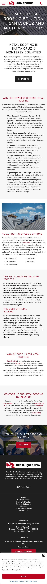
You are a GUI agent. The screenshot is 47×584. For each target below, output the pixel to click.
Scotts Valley (8, 403)
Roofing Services (23, 500)
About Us (23, 506)
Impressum (33, 581)
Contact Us (23, 79)
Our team (39, 406)
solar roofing (36, 413)
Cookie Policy (14, 581)
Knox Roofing (12, 361)
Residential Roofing (23, 502)
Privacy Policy (24, 581)
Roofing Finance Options (23, 508)
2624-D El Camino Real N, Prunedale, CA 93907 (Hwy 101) (23, 543)
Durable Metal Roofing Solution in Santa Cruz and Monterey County (23, 20)
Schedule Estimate (23, 552)
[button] (43, 555)
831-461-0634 (24, 487)
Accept (23, 576)
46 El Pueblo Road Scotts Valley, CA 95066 (23, 524)
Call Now (23, 445)
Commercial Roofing (23, 504)
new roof (26, 243)
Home (23, 498)
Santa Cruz (19, 363)
